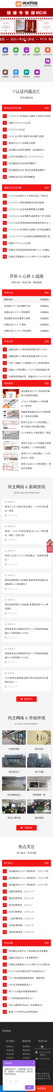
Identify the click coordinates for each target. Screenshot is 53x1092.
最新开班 (16, 77)
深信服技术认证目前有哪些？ (23, 163)
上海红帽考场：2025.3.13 (21, 919)
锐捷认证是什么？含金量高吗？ (24, 958)
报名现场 (39, 818)
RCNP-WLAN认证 (17, 130)
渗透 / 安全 (26, 55)
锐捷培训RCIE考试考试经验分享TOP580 (28, 349)
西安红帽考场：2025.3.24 (21, 898)
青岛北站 (39, 749)
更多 (47, 108)
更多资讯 (28, 699)
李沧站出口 (14, 772)
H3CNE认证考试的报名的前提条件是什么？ (30, 223)
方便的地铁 (14, 749)
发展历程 (10, 1050)
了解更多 (28, 828)
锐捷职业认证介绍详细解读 (22, 177)
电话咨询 (41, 1088)
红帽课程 (5, 77)
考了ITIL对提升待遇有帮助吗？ (23, 991)
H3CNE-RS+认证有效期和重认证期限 (26, 209)
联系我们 (10, 1058)
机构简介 (10, 1047)
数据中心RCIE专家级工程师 (22, 143)
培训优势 (10, 1054)
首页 (16, 55)
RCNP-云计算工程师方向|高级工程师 (26, 136)
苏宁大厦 (39, 772)
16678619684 (44, 1059)
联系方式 (42, 1041)
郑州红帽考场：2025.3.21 (21, 932)
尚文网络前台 (14, 795)
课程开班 (26, 1041)
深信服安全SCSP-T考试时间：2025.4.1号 (28, 885)
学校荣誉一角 (39, 795)
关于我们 (10, 1041)
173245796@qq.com (43, 1049)
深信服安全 (37, 55)
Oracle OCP (47, 55)
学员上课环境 (14, 818)
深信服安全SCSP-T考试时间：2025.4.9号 (28, 871)
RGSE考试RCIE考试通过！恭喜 (36, 433)
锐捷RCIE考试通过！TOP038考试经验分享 (29, 370)
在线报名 (44, 306)
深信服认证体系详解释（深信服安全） (27, 150)
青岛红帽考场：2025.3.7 (20, 905)
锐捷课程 (5, 55)
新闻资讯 (26, 77)
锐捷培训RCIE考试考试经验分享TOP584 (28, 356)
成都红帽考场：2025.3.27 (21, 891)
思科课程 (47, 66)
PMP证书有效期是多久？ (21, 985)
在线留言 (37, 77)
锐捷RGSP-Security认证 (20, 123)
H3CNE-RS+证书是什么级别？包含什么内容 (30, 116)
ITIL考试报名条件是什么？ (21, 998)
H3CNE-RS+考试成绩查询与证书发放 (26, 203)
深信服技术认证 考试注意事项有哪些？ (27, 170)
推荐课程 (26, 1047)
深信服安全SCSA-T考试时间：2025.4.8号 (29, 878)
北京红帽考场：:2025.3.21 (21, 912)
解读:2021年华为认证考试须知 (23, 1012)
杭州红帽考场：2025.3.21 (21, 925)
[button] (25, 40)
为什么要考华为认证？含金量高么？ (26, 1005)
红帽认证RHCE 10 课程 (15, 325)
